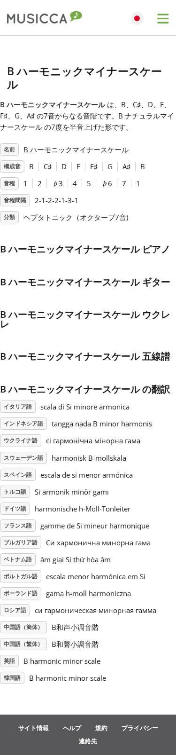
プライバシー (140, 728)
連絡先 (88, 741)
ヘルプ (72, 728)
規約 (101, 728)
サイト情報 (33, 728)
